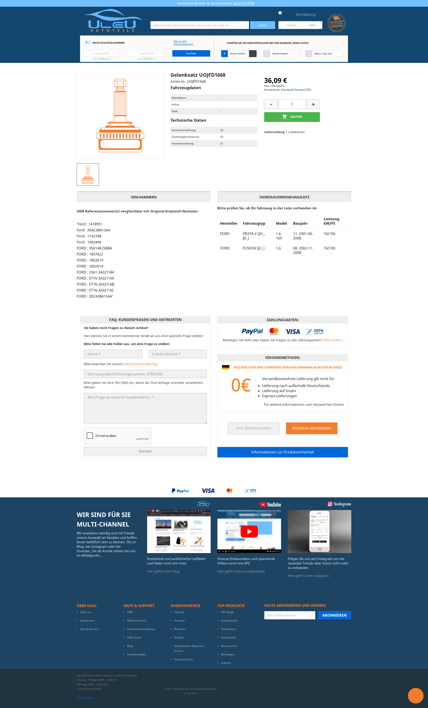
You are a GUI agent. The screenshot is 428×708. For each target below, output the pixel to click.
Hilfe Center (134, 637)
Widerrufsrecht (136, 620)
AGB (130, 612)
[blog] (179, 531)
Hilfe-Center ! (333, 340)
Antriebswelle (229, 620)
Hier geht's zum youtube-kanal (241, 571)
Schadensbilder (136, 654)
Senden (145, 451)
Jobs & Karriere (89, 629)
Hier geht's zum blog (163, 571)
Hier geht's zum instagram (308, 575)
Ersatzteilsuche (183, 659)
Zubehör (226, 663)
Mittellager (228, 654)
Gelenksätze (228, 629)
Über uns (86, 612)
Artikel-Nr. (178, 81)
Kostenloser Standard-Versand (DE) (287, 90)
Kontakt (178, 637)
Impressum (87, 620)
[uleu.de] (113, 22)
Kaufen (292, 116)
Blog (130, 646)
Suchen (191, 53)
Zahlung (179, 612)
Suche (263, 25)
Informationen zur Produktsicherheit (282, 452)
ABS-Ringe (227, 612)
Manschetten (229, 646)
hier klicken (335, 404)
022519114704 (243, 3)
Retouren (179, 629)
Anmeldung (305, 14)
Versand (179, 620)
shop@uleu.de (85, 697)
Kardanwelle (228, 637)
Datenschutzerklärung (140, 364)
